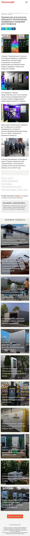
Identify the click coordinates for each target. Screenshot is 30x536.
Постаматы (5, 421)
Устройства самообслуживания (7, 14)
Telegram (18, 196)
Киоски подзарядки (7, 184)
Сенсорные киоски (8, 366)
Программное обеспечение (10, 256)
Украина (4, 178)
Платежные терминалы (9, 342)
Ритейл (4, 395)
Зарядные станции (22, 190)
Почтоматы (5, 237)
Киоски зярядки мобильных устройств (11, 187)
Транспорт (4, 13)
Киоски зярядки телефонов (9, 190)
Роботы (4, 473)
